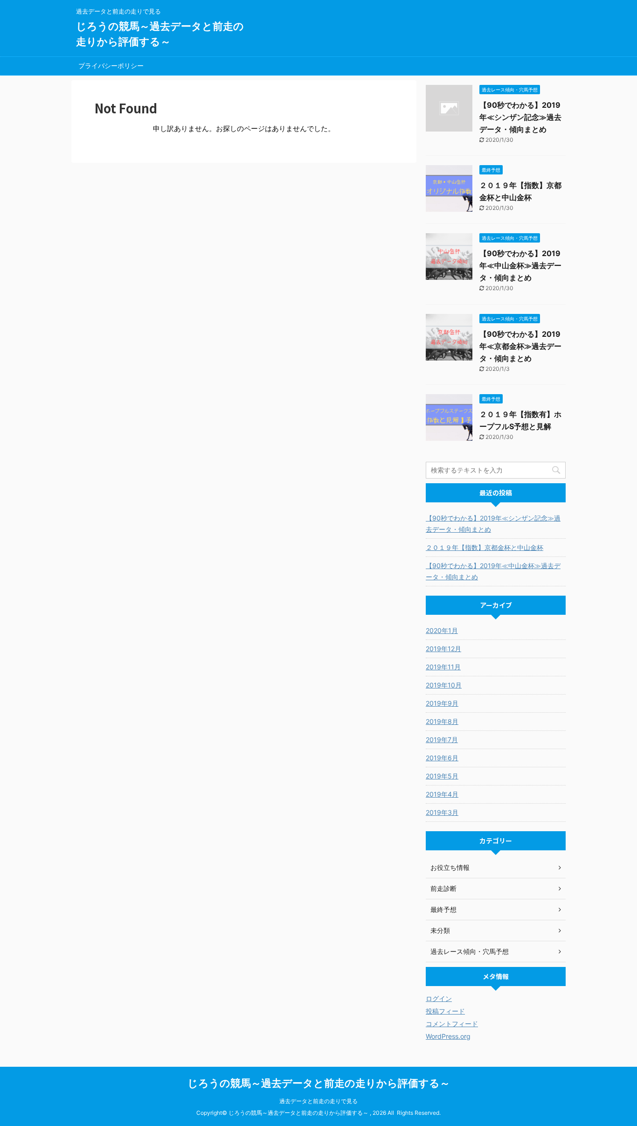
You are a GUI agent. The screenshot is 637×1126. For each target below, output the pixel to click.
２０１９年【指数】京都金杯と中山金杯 (484, 547)
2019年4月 (442, 794)
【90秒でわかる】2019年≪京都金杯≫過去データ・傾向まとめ (520, 346)
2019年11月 (443, 667)
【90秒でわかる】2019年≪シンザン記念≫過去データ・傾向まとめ (520, 117)
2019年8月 (442, 721)
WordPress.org (448, 1036)
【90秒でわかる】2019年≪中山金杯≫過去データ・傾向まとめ (520, 265)
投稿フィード (445, 1011)
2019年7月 (442, 740)
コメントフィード (452, 1024)
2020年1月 (442, 630)
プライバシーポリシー (111, 66)
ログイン (439, 998)
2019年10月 (444, 685)
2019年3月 (442, 812)
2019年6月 (442, 758)
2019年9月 (442, 703)
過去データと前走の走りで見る (318, 1101)
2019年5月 (442, 776)
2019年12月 (443, 649)
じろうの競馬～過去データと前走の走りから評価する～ (318, 1083)
